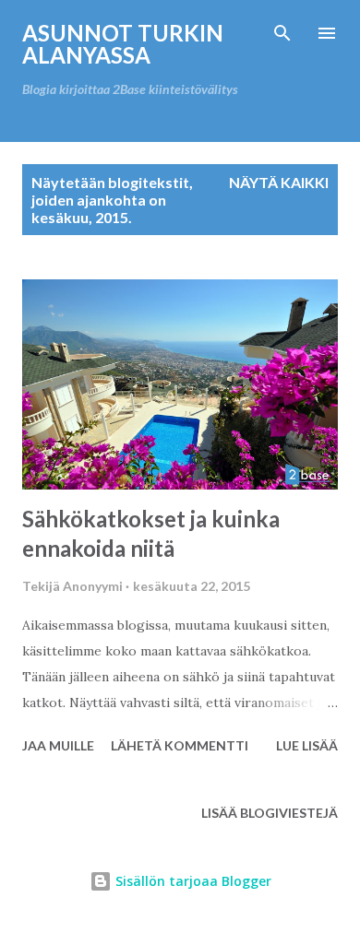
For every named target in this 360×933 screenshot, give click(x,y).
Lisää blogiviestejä (269, 813)
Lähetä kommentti (179, 745)
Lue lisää (307, 745)
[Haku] (282, 33)
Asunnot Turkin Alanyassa (122, 43)
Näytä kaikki (279, 182)
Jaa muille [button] (58, 745)
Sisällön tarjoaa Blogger (191, 881)
